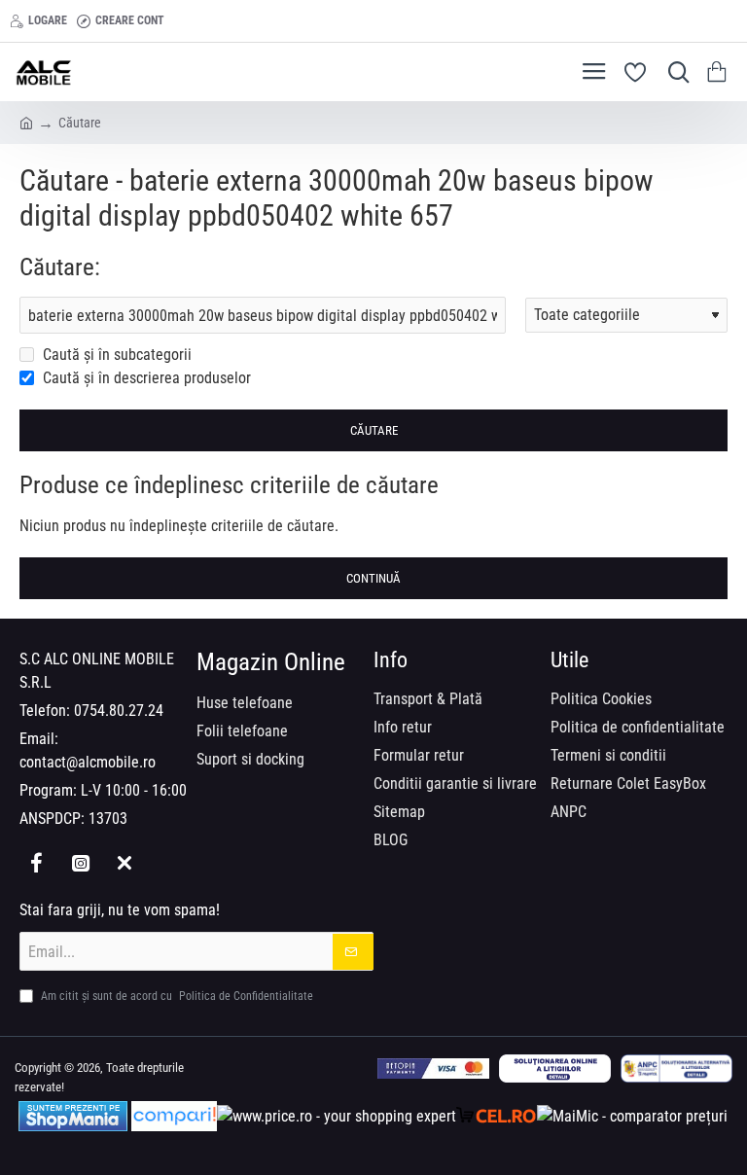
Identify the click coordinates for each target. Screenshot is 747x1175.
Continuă (373, 578)
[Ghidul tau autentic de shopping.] (174, 1116)
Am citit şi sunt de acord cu (175, 996)
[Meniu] (594, 72)
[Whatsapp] (124, 862)
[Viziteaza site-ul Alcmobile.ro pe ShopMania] (72, 1116)
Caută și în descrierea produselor (145, 378)
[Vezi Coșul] (720, 72)
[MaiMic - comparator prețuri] (632, 1116)
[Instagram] (80, 862)
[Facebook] (36, 862)
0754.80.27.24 (118, 710)
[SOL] (555, 1068)
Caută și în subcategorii (115, 354)
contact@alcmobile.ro (87, 762)
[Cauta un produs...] (674, 72)
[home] (26, 121)
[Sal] (676, 1068)
